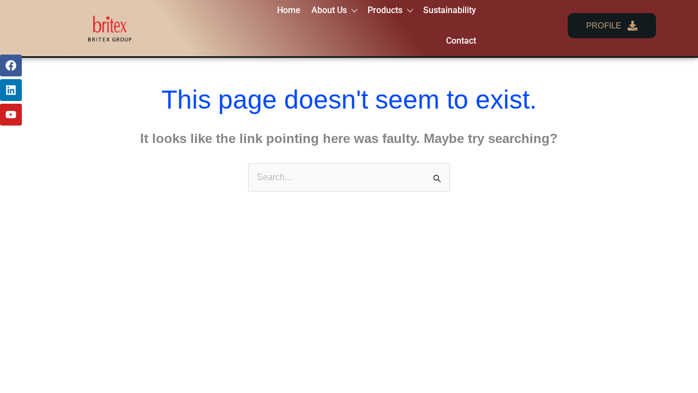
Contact (461, 40)
